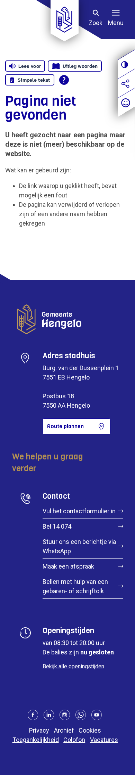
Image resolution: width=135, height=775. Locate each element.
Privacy (39, 730)
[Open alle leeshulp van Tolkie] (64, 80)
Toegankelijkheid (35, 739)
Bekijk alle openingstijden (73, 666)
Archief (64, 730)
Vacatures (104, 739)
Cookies (90, 730)
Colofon (74, 739)
